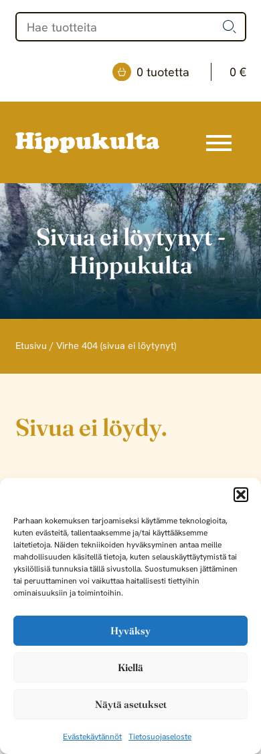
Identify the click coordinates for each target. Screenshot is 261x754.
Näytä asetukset (131, 704)
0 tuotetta (191, 72)
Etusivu (31, 346)
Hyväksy (130, 630)
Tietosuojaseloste (159, 736)
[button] (241, 494)
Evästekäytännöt (92, 736)
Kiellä (130, 667)
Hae (229, 26)
